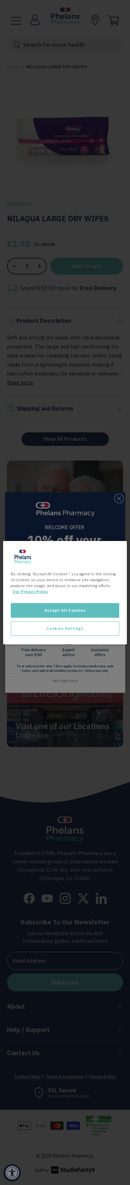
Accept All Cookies (65, 610)
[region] (65, 592)
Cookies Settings (64, 628)
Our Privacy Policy (30, 591)
